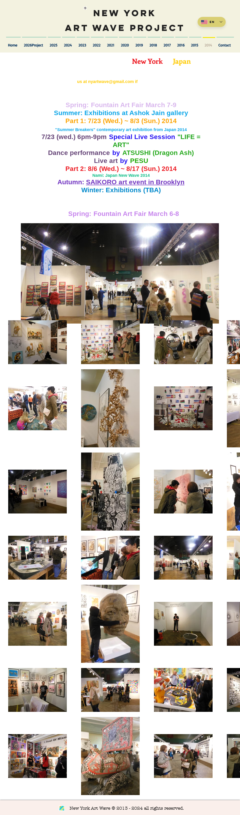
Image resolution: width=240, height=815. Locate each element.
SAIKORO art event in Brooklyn (135, 182)
